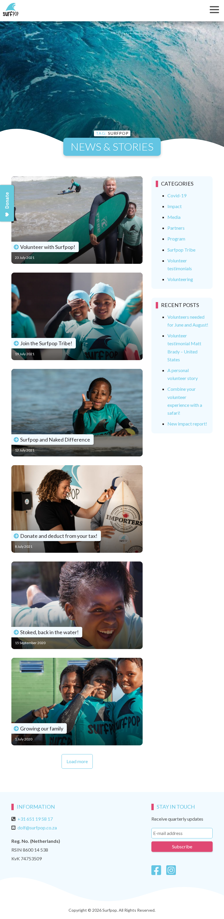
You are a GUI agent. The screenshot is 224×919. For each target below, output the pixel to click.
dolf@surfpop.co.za (37, 827)
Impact (174, 206)
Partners (176, 228)
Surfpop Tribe (181, 249)
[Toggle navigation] (214, 9)
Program (176, 238)
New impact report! (187, 423)
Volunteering (180, 279)
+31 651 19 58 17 (35, 819)
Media (174, 217)
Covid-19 (176, 195)
